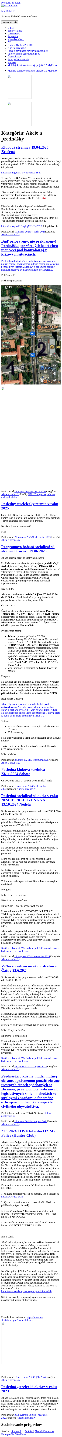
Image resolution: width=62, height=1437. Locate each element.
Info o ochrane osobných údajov (24, 53)
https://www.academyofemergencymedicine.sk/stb (26, 1291)
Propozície (13, 36)
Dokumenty (14, 33)
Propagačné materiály (18, 59)
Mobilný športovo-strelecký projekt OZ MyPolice (32, 65)
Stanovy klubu (15, 30)
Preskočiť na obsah (11, 2)
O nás (11, 27)
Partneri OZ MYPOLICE (20, 45)
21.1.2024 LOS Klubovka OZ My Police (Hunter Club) (28, 1133)
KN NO (32, 494)
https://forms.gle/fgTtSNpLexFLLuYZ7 (21, 172)
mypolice (41, 494)
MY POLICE (8, 11)
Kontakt (12, 62)
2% (9, 42)
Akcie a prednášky (17, 48)
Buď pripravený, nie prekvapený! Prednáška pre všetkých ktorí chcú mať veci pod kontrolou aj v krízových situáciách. (29, 247)
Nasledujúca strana (44, 1431)
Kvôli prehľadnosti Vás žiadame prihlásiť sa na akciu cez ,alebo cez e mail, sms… (30, 949)
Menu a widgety (10, 22)
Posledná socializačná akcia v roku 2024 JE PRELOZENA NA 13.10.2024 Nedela (29, 800)
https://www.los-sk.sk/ (12, 1196)
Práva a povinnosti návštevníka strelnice (28, 50)
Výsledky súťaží (16, 39)
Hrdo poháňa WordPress (13, 1434)
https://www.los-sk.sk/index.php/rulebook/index (22, 1318)
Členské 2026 (14, 56)
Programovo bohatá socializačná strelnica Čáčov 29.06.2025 (28, 549)
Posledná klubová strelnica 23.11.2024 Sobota (23, 771)
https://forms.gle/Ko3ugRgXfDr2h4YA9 (21, 226)
